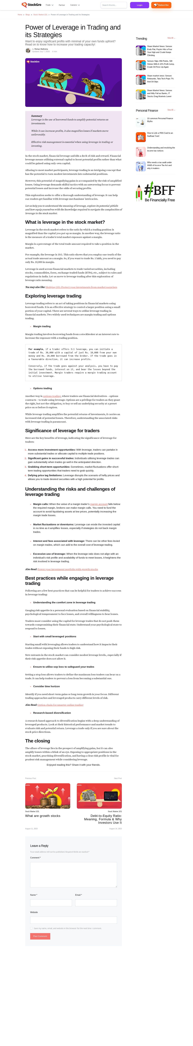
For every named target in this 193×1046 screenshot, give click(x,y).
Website (34, 912)
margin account (99, 504)
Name (33, 895)
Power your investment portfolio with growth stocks (68, 569)
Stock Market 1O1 (32, 811)
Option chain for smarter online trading (60, 704)
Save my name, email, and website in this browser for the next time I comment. (68, 928)
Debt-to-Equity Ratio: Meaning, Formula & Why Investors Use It (103, 819)
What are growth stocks (42, 816)
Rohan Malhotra (41, 49)
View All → (171, 38)
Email (78, 895)
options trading (52, 396)
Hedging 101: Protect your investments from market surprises (81, 287)
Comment (35, 858)
